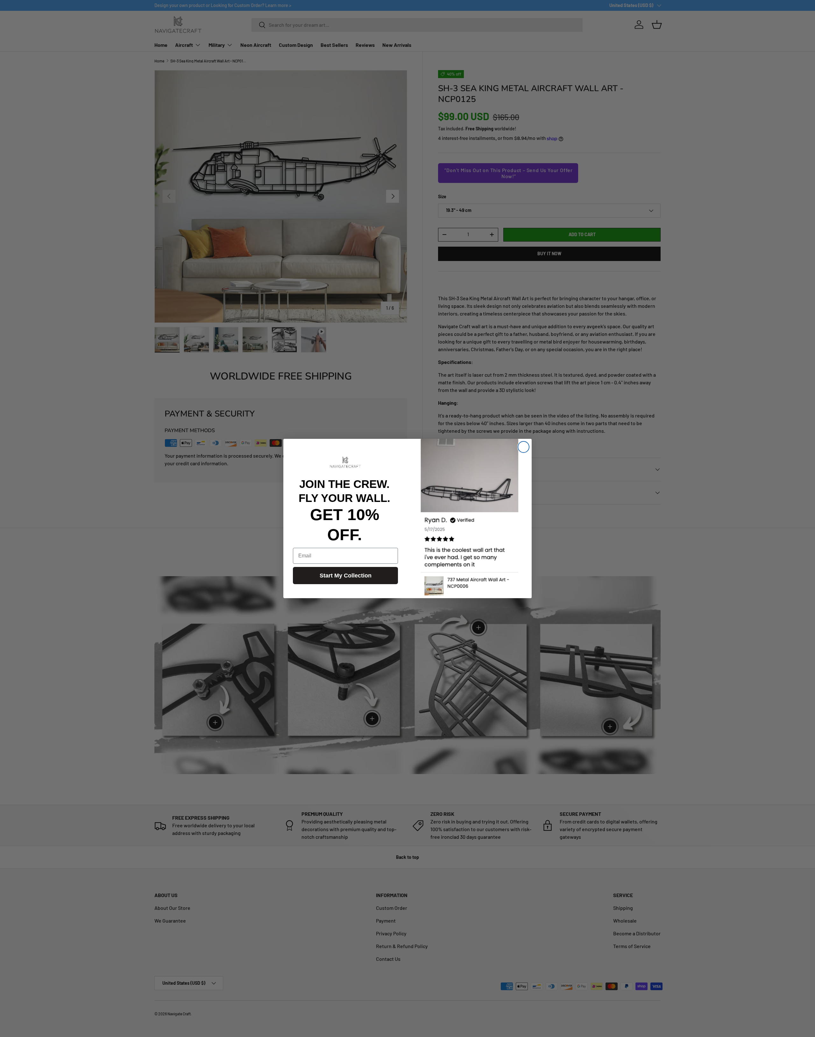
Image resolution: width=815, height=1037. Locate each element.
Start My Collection (346, 575)
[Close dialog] (523, 447)
